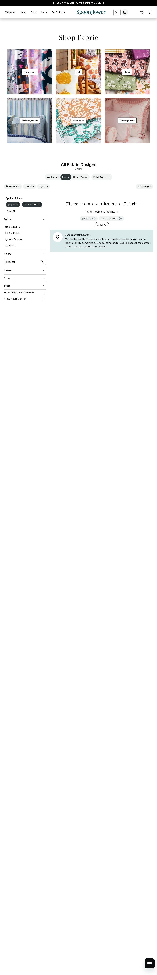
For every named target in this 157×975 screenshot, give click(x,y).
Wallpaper (10, 12)
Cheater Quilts (32, 204)
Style (24, 278)
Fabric (44, 12)
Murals (23, 12)
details (97, 3)
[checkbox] (44, 292)
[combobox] (101, 177)
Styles (44, 186)
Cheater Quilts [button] (111, 218)
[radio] (6, 227)
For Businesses (59, 12)
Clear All (11, 211)
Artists (24, 254)
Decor (34, 12)
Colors (30, 186)
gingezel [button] (89, 218)
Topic (24, 285)
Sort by (24, 219)
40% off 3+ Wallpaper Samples (74, 3)
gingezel (13, 204)
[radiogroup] (25, 236)
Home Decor (80, 177)
